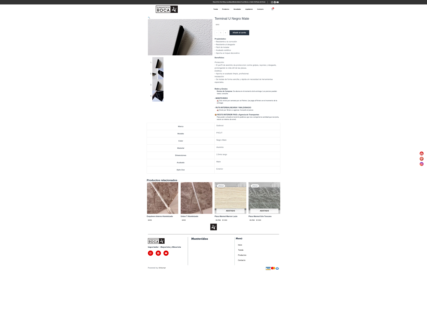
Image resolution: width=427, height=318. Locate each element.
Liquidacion (249, 9)
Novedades (237, 9)
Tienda (215, 9)
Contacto (260, 9)
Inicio (240, 245)
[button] (149, 17)
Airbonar (162, 268)
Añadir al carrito (239, 33)
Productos (225, 9)
